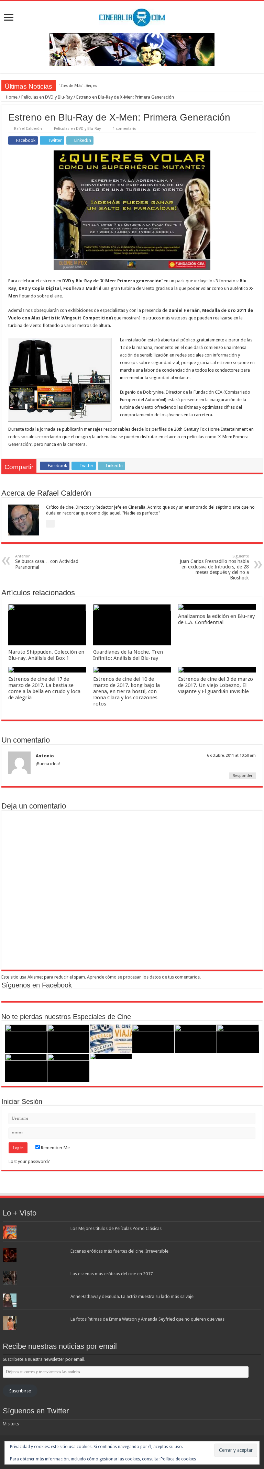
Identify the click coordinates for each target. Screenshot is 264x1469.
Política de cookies (178, 1459)
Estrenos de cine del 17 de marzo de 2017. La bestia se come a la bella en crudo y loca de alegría (44, 688)
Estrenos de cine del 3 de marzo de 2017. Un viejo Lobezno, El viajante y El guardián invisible (215, 685)
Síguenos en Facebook (36, 985)
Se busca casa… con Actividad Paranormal (46, 562)
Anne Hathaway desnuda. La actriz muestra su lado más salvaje (132, 1296)
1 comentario (124, 128)
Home (11, 97)
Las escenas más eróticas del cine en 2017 (111, 1273)
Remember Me (55, 1147)
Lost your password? (29, 1161)
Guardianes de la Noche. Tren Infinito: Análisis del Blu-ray (128, 655)
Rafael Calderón (28, 128)
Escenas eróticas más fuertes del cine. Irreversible (119, 1251)
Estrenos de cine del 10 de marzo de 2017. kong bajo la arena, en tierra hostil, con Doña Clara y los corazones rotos (126, 691)
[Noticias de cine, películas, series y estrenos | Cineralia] (132, 16)
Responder (242, 775)
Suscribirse (20, 1390)
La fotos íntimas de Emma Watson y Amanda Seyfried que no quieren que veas (147, 1319)
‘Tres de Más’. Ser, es (77, 85)
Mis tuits (11, 1423)
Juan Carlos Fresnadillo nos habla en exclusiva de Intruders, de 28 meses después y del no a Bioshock (214, 567)
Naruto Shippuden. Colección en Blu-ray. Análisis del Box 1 (46, 655)
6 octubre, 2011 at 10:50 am (231, 755)
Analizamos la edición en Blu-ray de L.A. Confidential (216, 619)
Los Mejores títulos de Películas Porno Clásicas (116, 1228)
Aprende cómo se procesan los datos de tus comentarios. (144, 977)
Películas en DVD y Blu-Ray (47, 97)
